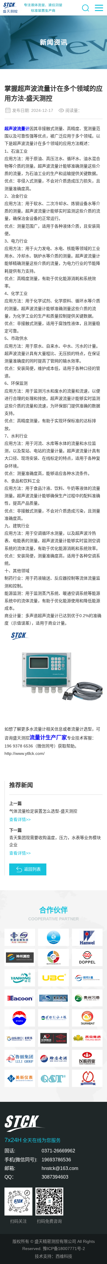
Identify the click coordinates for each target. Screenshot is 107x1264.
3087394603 (55, 1176)
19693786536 (56, 1159)
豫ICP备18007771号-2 (64, 1248)
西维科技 (64, 1256)
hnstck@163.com (60, 1168)
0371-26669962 (58, 1150)
